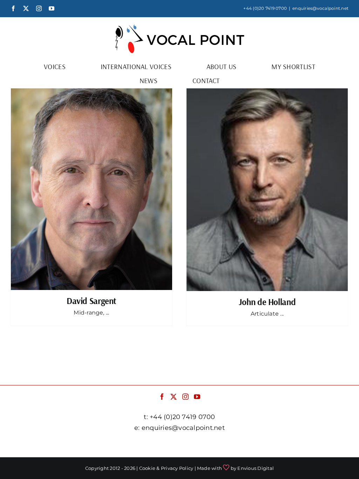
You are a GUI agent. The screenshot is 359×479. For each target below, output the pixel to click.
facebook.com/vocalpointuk (56, 445)
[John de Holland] (267, 189)
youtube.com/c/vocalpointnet (300, 445)
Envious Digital (255, 468)
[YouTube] (197, 396)
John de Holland (267, 301)
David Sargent (91, 300)
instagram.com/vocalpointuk (214, 445)
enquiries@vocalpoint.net (320, 8)
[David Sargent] (91, 189)
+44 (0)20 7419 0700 (265, 8)
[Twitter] (173, 396)
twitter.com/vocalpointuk (134, 445)
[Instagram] (185, 396)
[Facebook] (162, 396)
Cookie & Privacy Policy (166, 468)
